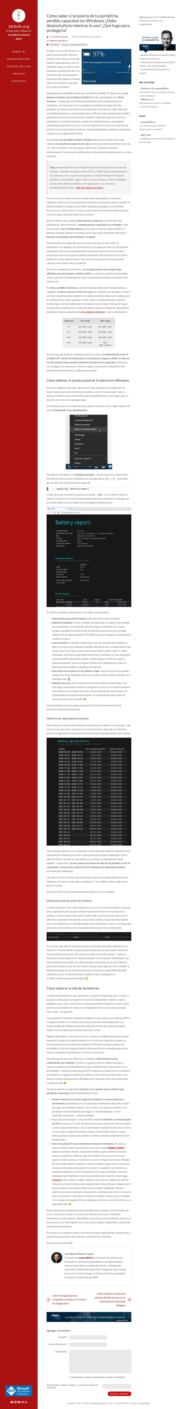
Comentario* (61, 1351)
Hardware (55, 45)
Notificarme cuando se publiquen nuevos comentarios (98, 1377)
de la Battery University (93, 312)
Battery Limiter (116, 1148)
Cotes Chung (144, 1403)
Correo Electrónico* (57, 1344)
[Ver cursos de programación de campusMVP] (89, 1317)
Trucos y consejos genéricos (74, 45)
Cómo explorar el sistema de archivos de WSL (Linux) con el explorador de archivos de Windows (110, 1300)
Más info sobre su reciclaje (89, 188)
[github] (23, 1402)
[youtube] (11, 1402)
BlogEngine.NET (99, 1403)
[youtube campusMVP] (19, 1402)
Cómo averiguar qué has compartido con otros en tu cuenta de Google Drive (69, 1300)
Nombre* (63, 1337)
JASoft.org (18, 26)
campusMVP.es (86, 1258)
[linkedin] (15, 1402)
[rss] (26, 1402)
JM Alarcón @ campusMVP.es (155, 88)
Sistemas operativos (59, 41)
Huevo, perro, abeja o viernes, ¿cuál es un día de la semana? (72, 1386)
